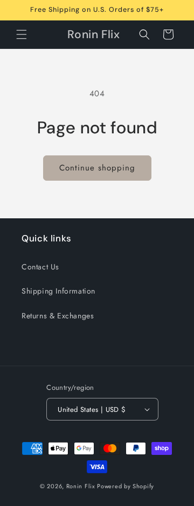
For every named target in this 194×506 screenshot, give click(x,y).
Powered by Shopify (125, 486)
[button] (21, 34)
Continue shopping (97, 168)
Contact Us (40, 266)
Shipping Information (58, 291)
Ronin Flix (80, 486)
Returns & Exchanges (58, 315)
